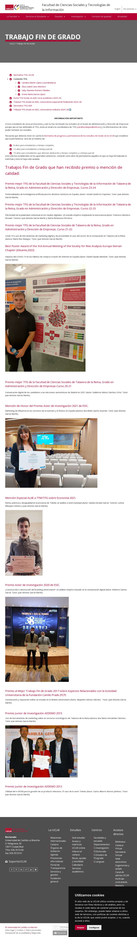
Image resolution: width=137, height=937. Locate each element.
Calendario (77, 864)
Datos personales (33, 930)
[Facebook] (11, 870)
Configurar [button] (94, 927)
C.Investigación (101, 847)
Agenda (54, 854)
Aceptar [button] (80, 927)
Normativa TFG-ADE (23, 105)
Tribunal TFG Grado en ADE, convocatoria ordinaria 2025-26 (41, 109)
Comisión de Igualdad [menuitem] (101, 16)
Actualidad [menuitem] (122, 16)
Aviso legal (9, 930)
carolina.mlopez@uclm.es (88, 127)
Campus (54, 844)
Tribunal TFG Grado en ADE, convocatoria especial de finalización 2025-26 (48, 101)
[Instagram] (26, 870)
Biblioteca (120, 841)
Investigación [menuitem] (77, 16)
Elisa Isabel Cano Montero (34, 86)
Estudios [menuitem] (59, 16)
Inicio (11, 43)
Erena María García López (33, 94)
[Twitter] (16, 870)
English (117, 9)
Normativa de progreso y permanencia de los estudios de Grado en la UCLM (79, 135)
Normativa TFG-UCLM (24, 74)
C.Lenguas (99, 861)
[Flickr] (36, 870)
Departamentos (102, 844)
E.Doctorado (100, 851)
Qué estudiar (78, 837)
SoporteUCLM (17, 861)
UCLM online (78, 847)
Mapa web (36, 933)
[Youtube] (31, 870)
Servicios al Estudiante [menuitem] (36, 16)
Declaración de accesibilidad (17, 933)
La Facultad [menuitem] (12, 16)
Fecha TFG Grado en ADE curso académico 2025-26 (37, 98)
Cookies (20, 930)
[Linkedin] (21, 870)
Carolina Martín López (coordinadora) (39, 82)
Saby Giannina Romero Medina (36, 90)
